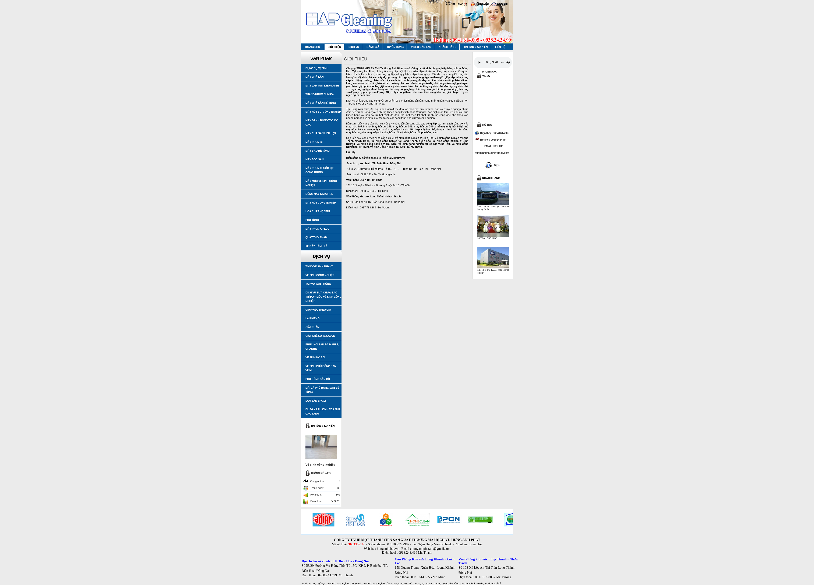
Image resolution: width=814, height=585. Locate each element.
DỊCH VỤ (353, 47)
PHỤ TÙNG (312, 220)
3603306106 (356, 544)
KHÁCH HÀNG (447, 47)
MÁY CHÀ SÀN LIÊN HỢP (320, 133)
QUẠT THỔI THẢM (316, 237)
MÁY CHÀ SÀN (314, 76)
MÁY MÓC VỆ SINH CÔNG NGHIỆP (321, 183)
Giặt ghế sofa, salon (320, 335)
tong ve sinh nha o (409, 583)
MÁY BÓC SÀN (314, 159)
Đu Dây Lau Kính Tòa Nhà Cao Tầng (323, 411)
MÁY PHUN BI (313, 142)
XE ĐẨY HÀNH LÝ (316, 246)
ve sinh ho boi (493, 583)
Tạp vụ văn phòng (318, 283)
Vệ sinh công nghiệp (319, 275)
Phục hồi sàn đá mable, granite (322, 346)
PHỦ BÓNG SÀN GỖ (317, 379)
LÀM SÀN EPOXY (315, 400)
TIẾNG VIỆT (482, 4)
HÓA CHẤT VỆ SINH (317, 211)
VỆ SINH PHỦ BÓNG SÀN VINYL (320, 368)
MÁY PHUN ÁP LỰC (317, 228)
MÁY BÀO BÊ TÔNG (317, 150)
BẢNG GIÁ (373, 47)
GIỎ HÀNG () (458, 4)
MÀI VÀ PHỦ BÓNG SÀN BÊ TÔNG (322, 390)
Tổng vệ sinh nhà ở (319, 266)
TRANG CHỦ (312, 47)
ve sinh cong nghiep (313, 583)
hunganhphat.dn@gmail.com (431, 548)
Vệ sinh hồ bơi (315, 357)
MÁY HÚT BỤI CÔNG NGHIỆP (323, 111)
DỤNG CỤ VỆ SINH (316, 68)
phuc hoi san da (474, 583)
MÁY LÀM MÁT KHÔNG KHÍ (322, 85)
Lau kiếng (312, 318)
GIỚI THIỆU (334, 47)
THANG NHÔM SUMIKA (319, 94)
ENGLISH (501, 4)
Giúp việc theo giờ (318, 309)
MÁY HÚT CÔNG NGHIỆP (320, 202)
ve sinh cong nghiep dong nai (344, 583)
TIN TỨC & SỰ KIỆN (476, 47)
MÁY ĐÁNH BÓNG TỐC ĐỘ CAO (321, 122)
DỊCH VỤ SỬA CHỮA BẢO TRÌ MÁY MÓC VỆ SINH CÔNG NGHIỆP (323, 297)
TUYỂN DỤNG (395, 47)
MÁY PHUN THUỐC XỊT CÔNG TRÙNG (319, 170)
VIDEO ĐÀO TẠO (421, 47)
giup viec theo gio (453, 583)
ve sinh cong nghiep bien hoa (380, 583)
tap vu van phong (431, 583)
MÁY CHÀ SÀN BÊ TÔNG (320, 103)
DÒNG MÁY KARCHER (319, 194)
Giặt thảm (312, 327)
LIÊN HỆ (500, 47)
